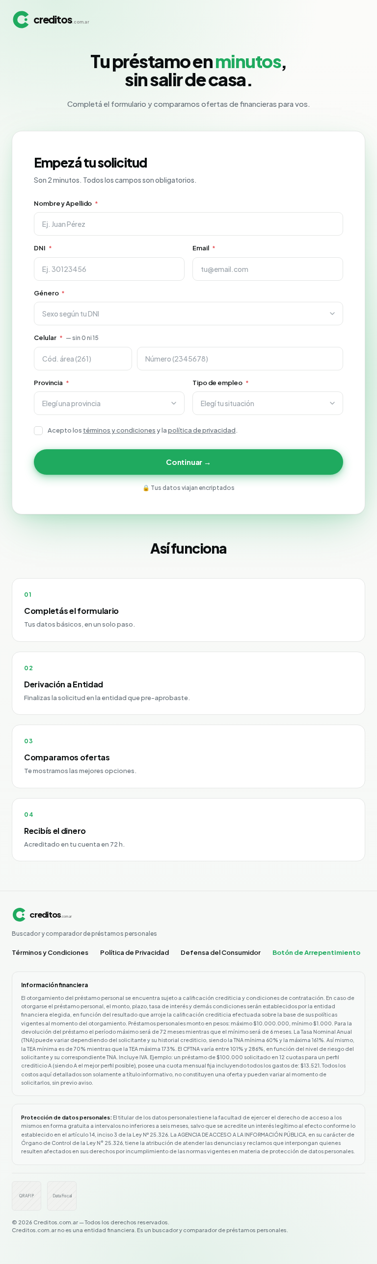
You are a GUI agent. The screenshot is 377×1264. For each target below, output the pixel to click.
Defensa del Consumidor (221, 952)
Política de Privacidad (134, 952)
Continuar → (188, 461)
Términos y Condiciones (50, 952)
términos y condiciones (119, 430)
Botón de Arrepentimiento (316, 952)
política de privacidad (202, 430)
